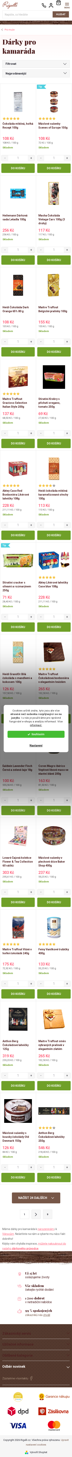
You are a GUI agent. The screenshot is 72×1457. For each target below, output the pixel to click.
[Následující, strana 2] (36, 1214)
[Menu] (67, 5)
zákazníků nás (37, 1315)
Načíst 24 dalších (33, 1198)
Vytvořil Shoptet (38, 1452)
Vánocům (8, 1233)
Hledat (60, 14)
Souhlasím (37, 734)
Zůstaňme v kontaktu (15, 1378)
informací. (36, 725)
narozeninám (46, 1229)
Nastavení (36, 745)
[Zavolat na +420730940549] (44, 5)
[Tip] (54, 102)
